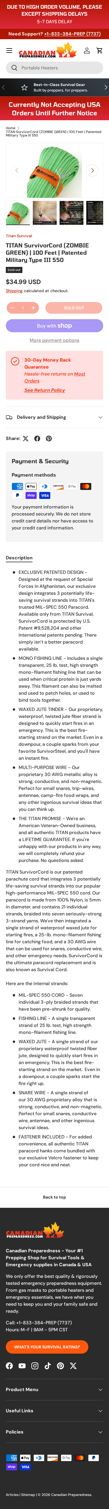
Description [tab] (19, 558)
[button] (99, 50)
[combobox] (54, 68)
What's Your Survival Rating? (47, 1347)
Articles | (13, 1494)
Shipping (14, 290)
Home (10, 128)
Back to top (54, 1197)
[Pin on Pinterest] (49, 438)
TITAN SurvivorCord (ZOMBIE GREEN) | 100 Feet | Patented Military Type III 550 (53, 133)
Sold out (74, 307)
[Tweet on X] (25, 438)
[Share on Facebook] (37, 438)
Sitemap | (29, 1494)
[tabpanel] (54, 868)
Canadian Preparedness (71, 1494)
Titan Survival (19, 235)
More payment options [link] (54, 340)
